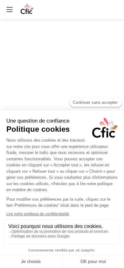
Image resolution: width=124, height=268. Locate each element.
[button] (9, 9)
